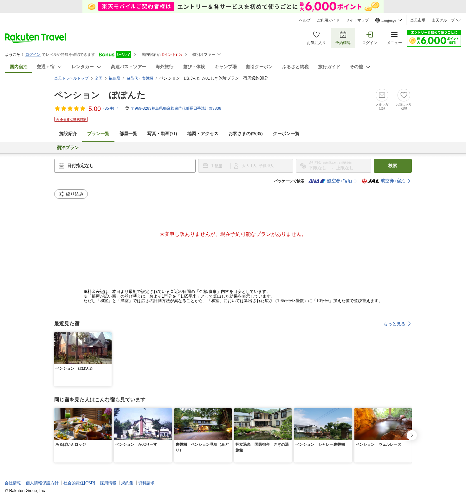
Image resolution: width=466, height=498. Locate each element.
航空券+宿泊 (339, 180)
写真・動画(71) (162, 133)
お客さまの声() (246, 133)
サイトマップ (357, 20)
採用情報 (108, 483)
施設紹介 (68, 133)
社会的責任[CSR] (79, 483)
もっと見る (394, 323)
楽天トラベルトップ (71, 78)
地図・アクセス (202, 133)
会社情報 (12, 483)
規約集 (127, 483)
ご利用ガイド (328, 20)
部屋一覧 (128, 133)
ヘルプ (304, 20)
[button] (108, 336)
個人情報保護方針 (42, 483)
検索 (392, 165)
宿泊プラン (68, 147)
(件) (108, 108)
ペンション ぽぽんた (100, 95)
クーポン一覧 (286, 133)
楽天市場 (417, 20)
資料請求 (146, 483)
